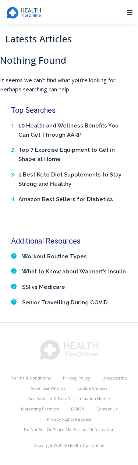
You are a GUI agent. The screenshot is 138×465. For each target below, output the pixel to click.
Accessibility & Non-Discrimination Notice (69, 398)
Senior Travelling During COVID (65, 302)
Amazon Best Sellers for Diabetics (65, 199)
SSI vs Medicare (43, 287)
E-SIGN (77, 409)
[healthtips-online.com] (69, 349)
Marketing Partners (40, 409)
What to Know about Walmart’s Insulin (74, 271)
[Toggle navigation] (129, 12)
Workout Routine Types (54, 256)
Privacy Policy (76, 378)
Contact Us (106, 409)
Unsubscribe (114, 378)
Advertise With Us (48, 388)
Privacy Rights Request (69, 419)
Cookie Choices (92, 388)
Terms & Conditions (31, 378)
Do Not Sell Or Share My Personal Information (69, 429)
